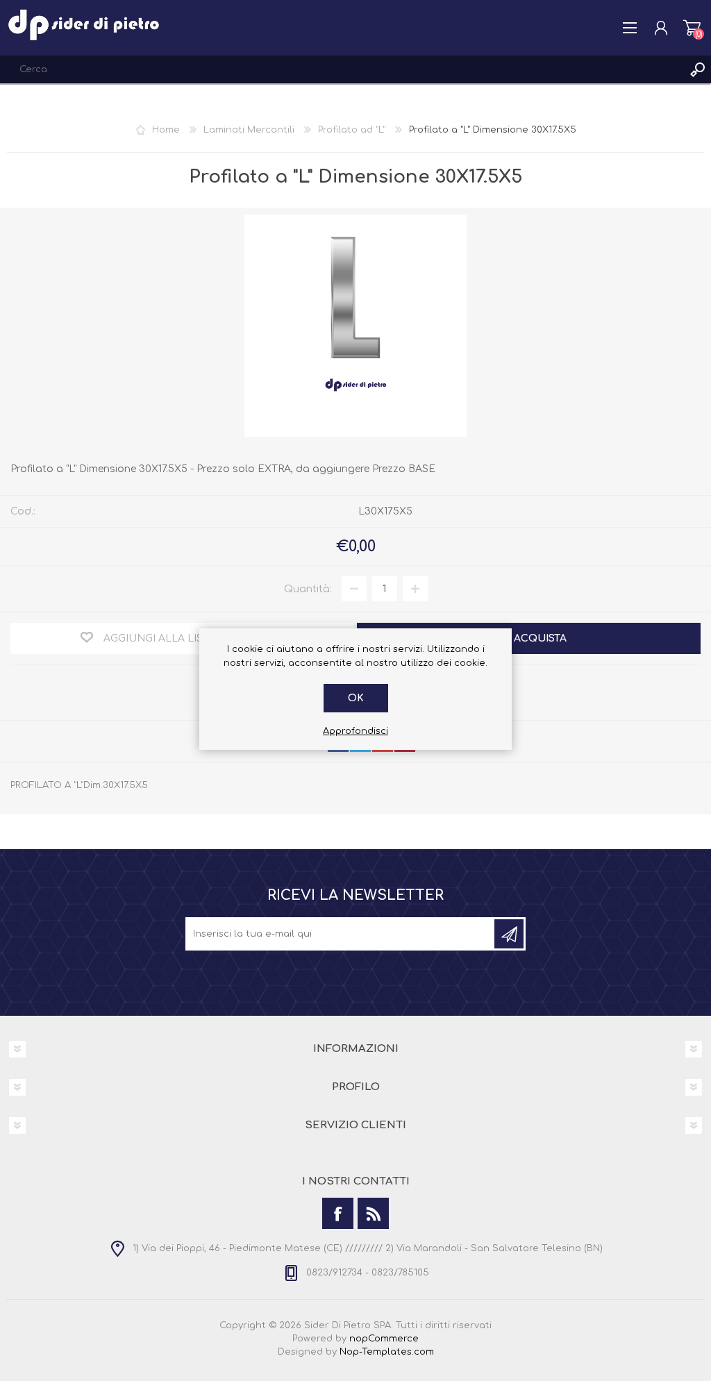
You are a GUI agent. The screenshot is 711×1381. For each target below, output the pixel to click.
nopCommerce (384, 1339)
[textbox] (341, 69)
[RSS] (373, 1213)
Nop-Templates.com (387, 1352)
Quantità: (308, 589)
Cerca (697, 69)
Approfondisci (355, 731)
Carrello (692, 27)
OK (356, 698)
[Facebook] (337, 1213)
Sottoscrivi (509, 933)
